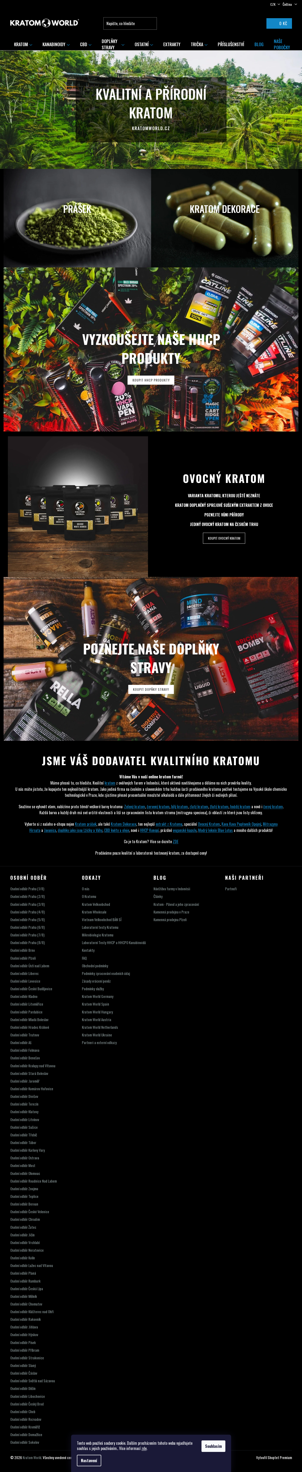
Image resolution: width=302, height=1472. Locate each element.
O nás (85, 888)
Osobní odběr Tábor (23, 1142)
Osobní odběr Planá (23, 1273)
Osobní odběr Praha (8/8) (27, 942)
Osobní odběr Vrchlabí (25, 1242)
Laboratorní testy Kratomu (100, 927)
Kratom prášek (85, 824)
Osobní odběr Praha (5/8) (27, 919)
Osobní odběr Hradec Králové (29, 1027)
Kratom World (32, 1457)
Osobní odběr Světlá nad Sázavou (32, 1380)
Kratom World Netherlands (100, 1027)
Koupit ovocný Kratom (224, 538)
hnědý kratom (240, 806)
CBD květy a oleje (116, 830)
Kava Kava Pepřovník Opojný (241, 824)
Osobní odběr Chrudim (25, 1219)
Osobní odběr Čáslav (23, 1373)
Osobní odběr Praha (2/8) (27, 896)
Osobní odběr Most (22, 1165)
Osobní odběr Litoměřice (26, 1004)
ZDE (175, 841)
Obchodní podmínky (95, 965)
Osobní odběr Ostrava (24, 1157)
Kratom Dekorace (123, 824)
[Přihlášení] (252, 23)
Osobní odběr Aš (21, 1042)
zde (144, 1448)
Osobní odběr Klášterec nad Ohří (31, 1311)
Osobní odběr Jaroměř (24, 1081)
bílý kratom (179, 806)
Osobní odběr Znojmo (24, 1188)
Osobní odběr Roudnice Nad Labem (33, 1181)
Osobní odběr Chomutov (26, 1303)
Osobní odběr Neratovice (27, 1250)
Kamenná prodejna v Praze (171, 911)
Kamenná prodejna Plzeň (170, 919)
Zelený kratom (134, 806)
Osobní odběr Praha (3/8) (27, 904)
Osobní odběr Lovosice (25, 981)
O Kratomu (89, 896)
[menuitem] (23, 44)
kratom (110, 783)
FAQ (84, 958)
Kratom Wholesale (94, 911)
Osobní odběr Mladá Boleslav (29, 1019)
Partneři (231, 888)
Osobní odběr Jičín (22, 1234)
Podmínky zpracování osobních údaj (106, 973)
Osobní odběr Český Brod (27, 1403)
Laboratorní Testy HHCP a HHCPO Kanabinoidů (114, 942)
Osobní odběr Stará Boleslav (29, 1073)
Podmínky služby (93, 988)
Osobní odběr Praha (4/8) (27, 911)
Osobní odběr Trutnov (24, 1034)
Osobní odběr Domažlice (26, 1434)
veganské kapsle (184, 830)
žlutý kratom (219, 806)
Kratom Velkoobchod (96, 904)
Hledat (152, 23)
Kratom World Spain (95, 1004)
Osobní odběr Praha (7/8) (27, 934)
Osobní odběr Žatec (23, 1227)
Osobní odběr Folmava (24, 1050)
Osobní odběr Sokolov (24, 1442)
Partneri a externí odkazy (99, 1042)
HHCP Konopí (149, 830)
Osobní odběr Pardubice (26, 1011)
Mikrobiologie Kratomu (97, 934)
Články (158, 896)
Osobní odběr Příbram (24, 1350)
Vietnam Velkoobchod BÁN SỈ (102, 919)
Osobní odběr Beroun (24, 1203)
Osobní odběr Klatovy (24, 1111)
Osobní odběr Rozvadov (25, 1419)
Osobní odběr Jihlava (24, 1326)
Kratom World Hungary (97, 1011)
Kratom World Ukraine (97, 1034)
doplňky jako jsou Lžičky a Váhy (80, 830)
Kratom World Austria (96, 1019)
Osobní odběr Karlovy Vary (27, 1150)
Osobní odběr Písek (23, 1342)
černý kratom (273, 806)
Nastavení (89, 1460)
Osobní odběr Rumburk (25, 1281)
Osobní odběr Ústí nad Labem (29, 965)
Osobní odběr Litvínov (24, 1119)
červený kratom (158, 806)
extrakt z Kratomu (169, 824)
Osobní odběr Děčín (23, 1388)
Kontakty (88, 950)
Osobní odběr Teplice (24, 1196)
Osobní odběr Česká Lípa (26, 1288)
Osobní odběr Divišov (24, 1096)
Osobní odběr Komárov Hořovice (31, 1088)
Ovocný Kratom (224, 478)
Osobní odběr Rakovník (25, 1319)
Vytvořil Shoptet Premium (274, 1457)
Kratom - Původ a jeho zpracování (176, 904)
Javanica (50, 830)
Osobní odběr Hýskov (24, 1334)
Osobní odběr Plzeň (23, 958)
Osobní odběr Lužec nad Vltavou (31, 1265)
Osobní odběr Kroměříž (25, 1426)
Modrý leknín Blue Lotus (215, 830)
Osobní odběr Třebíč (23, 1134)
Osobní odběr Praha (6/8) (27, 927)
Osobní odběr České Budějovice (31, 988)
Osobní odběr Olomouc (25, 1173)
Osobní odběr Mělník (23, 1296)
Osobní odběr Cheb (22, 1411)
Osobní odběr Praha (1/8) (27, 888)
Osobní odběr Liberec (24, 973)
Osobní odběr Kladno (23, 996)
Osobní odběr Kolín (22, 1257)
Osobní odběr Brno (22, 950)
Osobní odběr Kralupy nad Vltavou (32, 1065)
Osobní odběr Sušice (24, 1127)
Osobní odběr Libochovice (27, 1396)
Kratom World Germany (97, 996)
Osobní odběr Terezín (24, 1104)
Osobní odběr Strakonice (27, 1357)
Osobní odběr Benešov (25, 1057)
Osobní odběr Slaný (23, 1365)
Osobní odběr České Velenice (29, 1211)
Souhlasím (213, 1446)
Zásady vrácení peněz (96, 981)
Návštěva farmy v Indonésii (172, 888)
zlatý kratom (199, 806)
